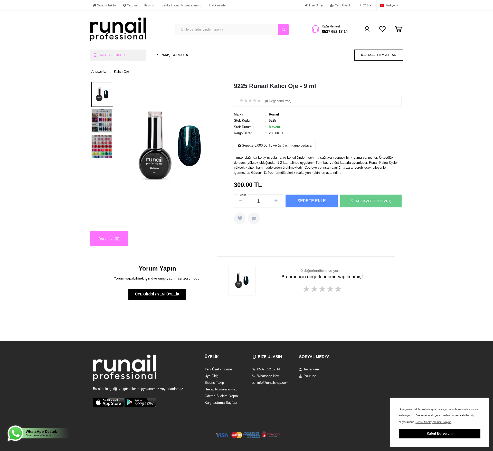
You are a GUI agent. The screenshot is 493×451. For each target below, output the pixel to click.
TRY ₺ (364, 5)
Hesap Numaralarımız (221, 389)
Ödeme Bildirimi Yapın (221, 396)
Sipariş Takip (214, 383)
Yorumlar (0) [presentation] (109, 238)
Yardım (132, 5)
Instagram (311, 369)
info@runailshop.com (272, 383)
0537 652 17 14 (335, 31)
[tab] (109, 238)
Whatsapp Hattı (268, 376)
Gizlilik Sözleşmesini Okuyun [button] (433, 422)
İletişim (149, 5)
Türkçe (390, 5)
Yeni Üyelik (343, 5)
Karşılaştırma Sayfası (221, 403)
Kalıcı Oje (121, 71)
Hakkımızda (217, 5)
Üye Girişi (316, 5)
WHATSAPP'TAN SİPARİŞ (373, 201)
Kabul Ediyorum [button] (440, 433)
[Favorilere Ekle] (239, 218)
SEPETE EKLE (311, 201)
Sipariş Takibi (106, 5)
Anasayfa (98, 71)
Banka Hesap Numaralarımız (182, 5)
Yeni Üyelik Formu (218, 369)
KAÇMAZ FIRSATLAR (378, 55)
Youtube (309, 376)
